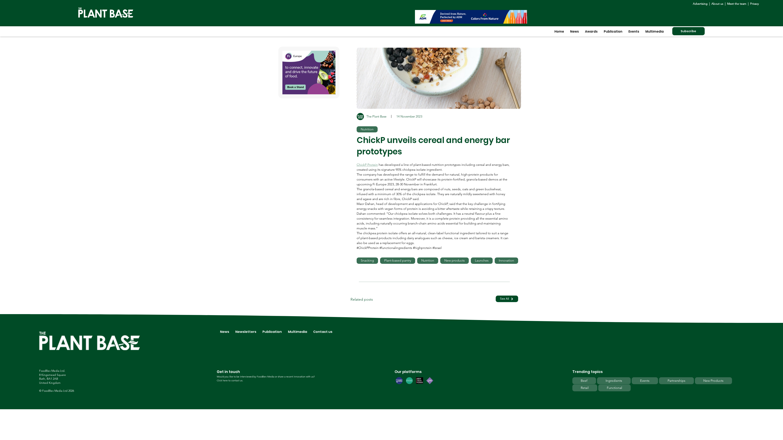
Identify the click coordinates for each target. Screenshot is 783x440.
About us (717, 4)
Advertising (701, 4)
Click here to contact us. (230, 380)
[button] (574, 31)
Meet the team (736, 4)
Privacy (754, 4)
